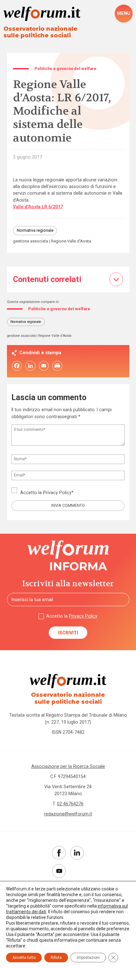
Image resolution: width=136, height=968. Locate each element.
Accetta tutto (23, 957)
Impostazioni (88, 957)
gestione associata (30, 241)
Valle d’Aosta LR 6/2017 (38, 206)
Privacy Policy (57, 492)
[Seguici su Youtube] (59, 871)
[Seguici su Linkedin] (77, 853)
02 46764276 (70, 803)
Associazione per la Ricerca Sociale (68, 766)
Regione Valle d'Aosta (71, 241)
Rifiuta (56, 957)
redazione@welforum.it (68, 813)
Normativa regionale (35, 230)
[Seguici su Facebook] (59, 853)
